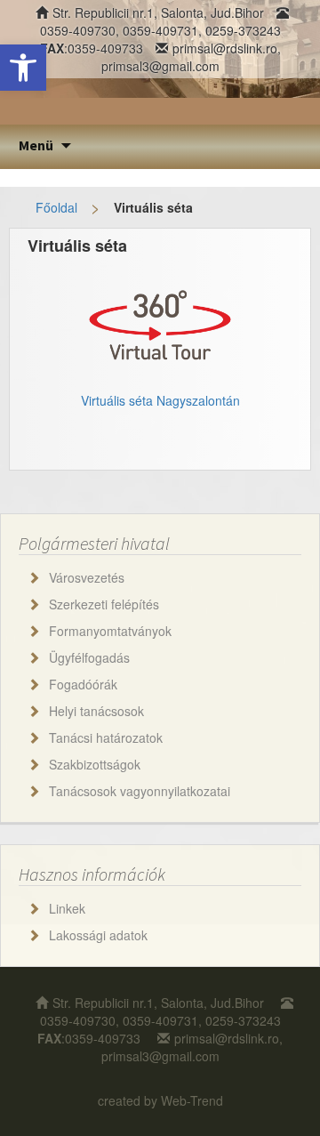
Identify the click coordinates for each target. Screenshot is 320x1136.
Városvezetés (86, 577)
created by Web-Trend (160, 1100)
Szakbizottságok (94, 764)
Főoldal (56, 207)
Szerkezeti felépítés (104, 604)
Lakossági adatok (98, 935)
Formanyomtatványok (110, 631)
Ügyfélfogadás (89, 657)
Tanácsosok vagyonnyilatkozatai (139, 791)
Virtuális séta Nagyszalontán (160, 400)
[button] (23, 67)
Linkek (67, 908)
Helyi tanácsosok (96, 711)
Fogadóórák (83, 684)
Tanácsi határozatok (106, 737)
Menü (36, 145)
